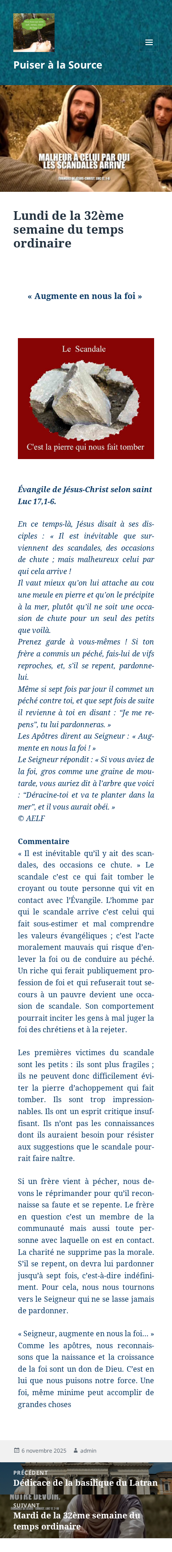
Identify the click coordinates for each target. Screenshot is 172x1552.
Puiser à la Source (57, 64)
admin (88, 1450)
